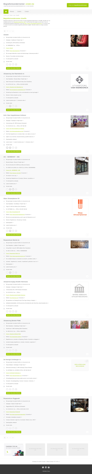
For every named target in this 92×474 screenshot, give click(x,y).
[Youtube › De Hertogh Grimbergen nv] (16, 389)
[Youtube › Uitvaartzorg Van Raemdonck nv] (16, 106)
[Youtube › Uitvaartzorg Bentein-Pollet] (16, 350)
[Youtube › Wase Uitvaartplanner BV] (16, 231)
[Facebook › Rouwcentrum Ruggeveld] (10, 428)
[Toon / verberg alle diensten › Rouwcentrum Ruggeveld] (28, 420)
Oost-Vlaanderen (9, 78)
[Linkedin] (49, 467)
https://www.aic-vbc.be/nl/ (15, 173)
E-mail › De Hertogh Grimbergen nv (13, 372)
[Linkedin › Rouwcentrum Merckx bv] (13, 272)
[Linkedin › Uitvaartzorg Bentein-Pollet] (13, 350)
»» (12, 31)
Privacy (48, 471)
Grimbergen (16, 364)
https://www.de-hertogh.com (16, 375)
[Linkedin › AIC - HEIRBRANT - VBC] (13, 189)
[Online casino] (15, 449)
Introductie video (22, 100)
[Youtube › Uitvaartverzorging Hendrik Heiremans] (16, 311)
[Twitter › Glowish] (7, 64)
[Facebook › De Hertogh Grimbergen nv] (10, 389)
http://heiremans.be (14, 297)
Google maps (20, 40)
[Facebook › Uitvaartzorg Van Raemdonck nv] (10, 106)
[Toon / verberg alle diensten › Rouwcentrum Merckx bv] (28, 261)
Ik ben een (78, 5)
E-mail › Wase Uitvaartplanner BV (13, 211)
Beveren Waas (17, 78)
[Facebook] (46, 467)
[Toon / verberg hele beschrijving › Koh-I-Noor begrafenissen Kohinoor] (28, 134)
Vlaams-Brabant (9, 364)
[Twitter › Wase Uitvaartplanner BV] (7, 231)
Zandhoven (14, 40)
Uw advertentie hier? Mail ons (35, 449)
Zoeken (19, 11)
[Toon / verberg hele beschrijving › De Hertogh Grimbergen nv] (28, 378)
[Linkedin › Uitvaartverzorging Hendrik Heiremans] (13, 311)
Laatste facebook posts (11, 100)
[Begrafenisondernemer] (6, 11)
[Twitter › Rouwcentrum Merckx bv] (7, 272)
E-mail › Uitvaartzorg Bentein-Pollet (13, 334)
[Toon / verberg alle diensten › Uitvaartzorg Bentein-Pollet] (28, 342)
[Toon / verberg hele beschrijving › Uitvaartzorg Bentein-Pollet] (28, 339)
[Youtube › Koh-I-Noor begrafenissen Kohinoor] (16, 148)
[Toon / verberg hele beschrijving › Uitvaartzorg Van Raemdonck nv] (28, 92)
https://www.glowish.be (14, 50)
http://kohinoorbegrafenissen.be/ (16, 131)
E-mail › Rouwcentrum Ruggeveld (13, 411)
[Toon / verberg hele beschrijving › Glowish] (28, 53)
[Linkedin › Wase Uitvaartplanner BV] (13, 231)
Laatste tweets (9, 142)
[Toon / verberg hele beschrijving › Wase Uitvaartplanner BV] (28, 217)
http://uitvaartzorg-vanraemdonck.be (17, 89)
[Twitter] (43, 467)
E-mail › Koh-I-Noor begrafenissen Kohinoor (15, 128)
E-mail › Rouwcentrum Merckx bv (13, 253)
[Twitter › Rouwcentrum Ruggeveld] (7, 428)
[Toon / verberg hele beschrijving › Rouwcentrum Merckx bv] (28, 259)
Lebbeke (16, 245)
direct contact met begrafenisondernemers (33, 23)
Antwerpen (8, 40)
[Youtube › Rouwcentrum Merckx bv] (16, 272)
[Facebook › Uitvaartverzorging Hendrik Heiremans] (10, 311)
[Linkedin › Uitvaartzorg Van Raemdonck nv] (13, 106)
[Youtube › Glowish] (16, 64)
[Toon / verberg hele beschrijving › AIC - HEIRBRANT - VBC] (28, 175)
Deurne (13, 403)
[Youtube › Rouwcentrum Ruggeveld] (16, 428)
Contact (27, 11)
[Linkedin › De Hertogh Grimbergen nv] (13, 389)
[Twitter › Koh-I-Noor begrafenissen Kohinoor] (7, 148)
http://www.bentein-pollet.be (15, 336)
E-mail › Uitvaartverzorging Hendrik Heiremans (15, 295)
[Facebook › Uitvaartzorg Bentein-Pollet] (10, 350)
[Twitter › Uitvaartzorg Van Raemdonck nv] (7, 106)
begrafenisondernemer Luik (19, 22)
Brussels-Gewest (9, 162)
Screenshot (23, 50)
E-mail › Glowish (9, 48)
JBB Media (45, 471)
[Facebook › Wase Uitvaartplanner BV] (10, 231)
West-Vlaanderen (9, 325)
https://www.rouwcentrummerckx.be (17, 256)
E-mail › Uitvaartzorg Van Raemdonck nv (14, 87)
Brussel (15, 162)
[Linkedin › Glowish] (13, 64)
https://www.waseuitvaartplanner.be (17, 214)
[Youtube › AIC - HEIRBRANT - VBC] (16, 189)
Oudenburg (16, 325)
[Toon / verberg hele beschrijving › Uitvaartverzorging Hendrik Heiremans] (28, 300)
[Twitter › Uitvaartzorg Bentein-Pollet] (7, 350)
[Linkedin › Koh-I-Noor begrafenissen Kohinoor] (13, 148)
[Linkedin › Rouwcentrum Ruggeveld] (13, 428)
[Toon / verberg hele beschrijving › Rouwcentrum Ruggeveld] (28, 417)
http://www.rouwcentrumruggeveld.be (17, 414)
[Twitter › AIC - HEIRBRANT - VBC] (7, 189)
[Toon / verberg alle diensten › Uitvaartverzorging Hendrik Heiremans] (28, 303)
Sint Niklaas (16, 203)
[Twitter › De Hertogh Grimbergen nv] (7, 389)
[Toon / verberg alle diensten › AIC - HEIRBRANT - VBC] (28, 178)
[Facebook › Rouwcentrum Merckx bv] (10, 272)
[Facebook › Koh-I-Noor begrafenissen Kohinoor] (10, 148)
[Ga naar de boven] (87, 68)
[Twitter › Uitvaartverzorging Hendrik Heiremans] (7, 311)
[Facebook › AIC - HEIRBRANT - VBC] (10, 189)
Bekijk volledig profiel (13, 68)
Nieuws (12, 11)
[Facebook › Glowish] (10, 64)
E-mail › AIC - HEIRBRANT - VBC (13, 170)
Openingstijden (9, 222)
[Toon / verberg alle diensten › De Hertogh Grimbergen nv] (28, 381)
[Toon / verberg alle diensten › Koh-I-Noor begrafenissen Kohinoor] (28, 136)
